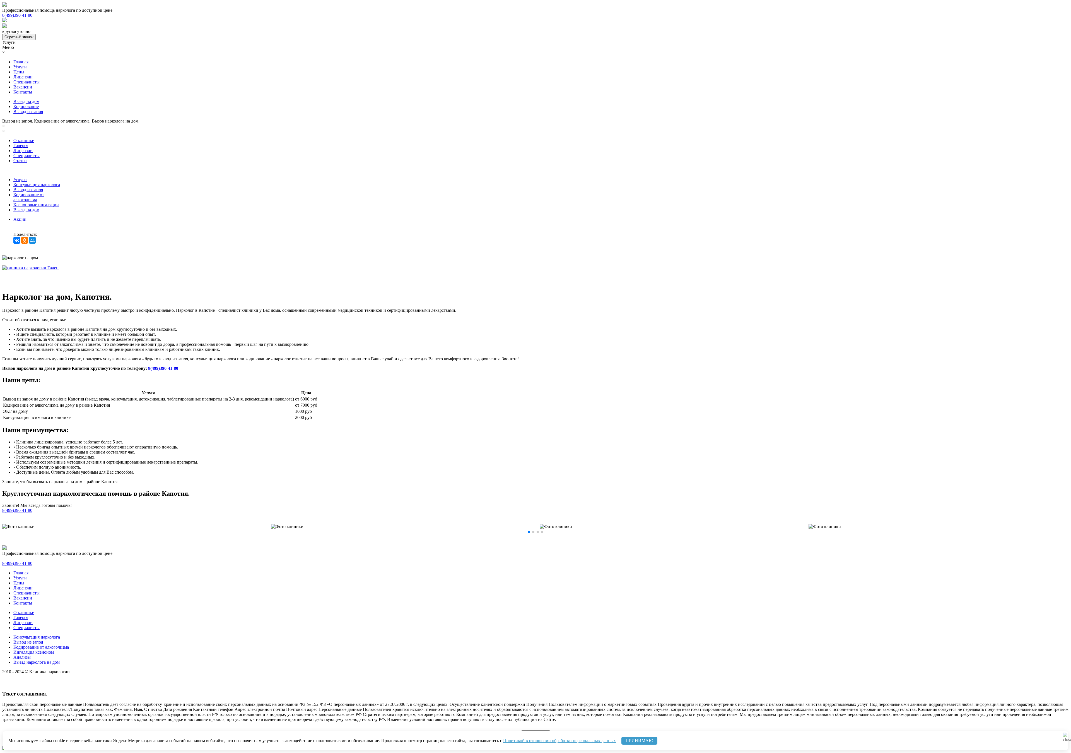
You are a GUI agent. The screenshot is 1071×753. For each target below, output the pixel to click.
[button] (529, 532)
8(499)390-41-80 (163, 368)
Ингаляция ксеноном (33, 652)
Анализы (22, 657)
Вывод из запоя (28, 111)
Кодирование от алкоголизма (28, 197)
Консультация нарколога (36, 184)
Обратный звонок (18, 37)
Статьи (20, 160)
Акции (19, 219)
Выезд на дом (26, 101)
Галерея (20, 145)
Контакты (22, 92)
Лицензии (23, 77)
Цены (18, 71)
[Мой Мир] (32, 240)
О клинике (23, 140)
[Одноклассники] (24, 240)
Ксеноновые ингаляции (36, 204)
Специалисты (26, 82)
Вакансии (22, 87)
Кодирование (26, 106)
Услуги (20, 66)
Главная (20, 61)
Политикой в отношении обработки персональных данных (559, 740)
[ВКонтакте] (16, 240)
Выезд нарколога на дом (36, 662)
